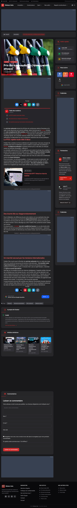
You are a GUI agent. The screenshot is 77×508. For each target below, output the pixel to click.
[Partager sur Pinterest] (25, 104)
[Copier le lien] (37, 104)
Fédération (24, 134)
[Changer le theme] (72, 5)
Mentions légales (25, 488)
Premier (43, 130)
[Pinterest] (12, 496)
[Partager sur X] (21, 104)
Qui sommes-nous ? (26, 493)
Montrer (6, 146)
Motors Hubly (63, 490)
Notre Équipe (24, 495)
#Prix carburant (30, 303)
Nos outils (47, 5)
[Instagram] (9, 496)
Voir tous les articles (10, 325)
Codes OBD (5, 1)
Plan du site (44, 498)
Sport (38, 5)
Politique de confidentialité (28, 491)
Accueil (23, 500)
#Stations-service (38, 303)
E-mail (5, 423)
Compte (17, 226)
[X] (15, 496)
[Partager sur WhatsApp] (29, 104)
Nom (4, 416)
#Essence (10, 303)
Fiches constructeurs (46, 494)
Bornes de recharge (25, 1)
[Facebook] (6, 496)
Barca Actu (62, 488)
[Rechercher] (74, 5)
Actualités (20, 5)
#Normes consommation (19, 303)
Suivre (44, 296)
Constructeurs (35, 1)
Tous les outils (44, 496)
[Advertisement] (38, 19)
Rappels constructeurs (60, 5)
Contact (23, 498)
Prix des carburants (45, 490)
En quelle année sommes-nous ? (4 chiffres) (15, 441)
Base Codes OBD (45, 488)
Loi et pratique (14, 62)
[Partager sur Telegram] (33, 104)
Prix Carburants (14, 1)
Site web (5, 430)
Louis (25, 72)
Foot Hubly (62, 492)
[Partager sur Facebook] (16, 104)
